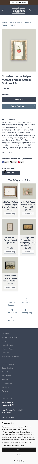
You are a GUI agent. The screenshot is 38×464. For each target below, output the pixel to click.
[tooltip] (34, 106)
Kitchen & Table (7, 349)
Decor (4, 25)
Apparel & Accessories (10, 337)
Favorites (5, 379)
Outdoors (5, 353)
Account (5, 372)
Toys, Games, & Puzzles (10, 356)
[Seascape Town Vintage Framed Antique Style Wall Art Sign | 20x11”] (28, 227)
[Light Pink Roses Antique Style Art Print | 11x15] (28, 191)
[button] (19, 2)
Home (4, 22)
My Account (26, 302)
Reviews (5, 391)
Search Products (11, 304)
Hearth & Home (23, 22)
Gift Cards (12, 321)
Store (12, 22)
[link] (19, 460)
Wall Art (13, 25)
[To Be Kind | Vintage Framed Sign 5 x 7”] (10, 227)
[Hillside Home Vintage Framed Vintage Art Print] (10, 265)
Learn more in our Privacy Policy (13, 445)
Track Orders (12, 313)
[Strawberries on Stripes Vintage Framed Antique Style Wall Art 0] (19, 50)
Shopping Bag (26, 313)
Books (4, 341)
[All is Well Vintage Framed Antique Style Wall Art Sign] (10, 191)
